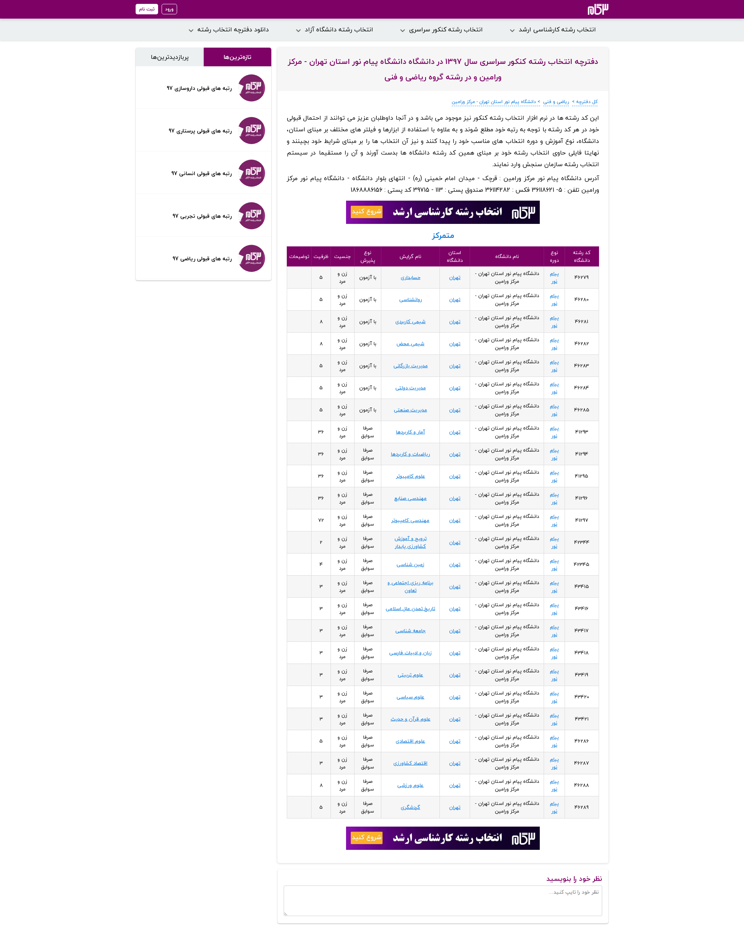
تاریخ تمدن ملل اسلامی (410, 608)
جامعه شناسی (410, 630)
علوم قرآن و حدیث (411, 719)
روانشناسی (410, 299)
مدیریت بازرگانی (410, 365)
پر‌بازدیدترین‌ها (170, 57)
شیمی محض (410, 343)
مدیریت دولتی (410, 387)
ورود (169, 9)
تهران (454, 277)
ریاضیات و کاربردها (410, 454)
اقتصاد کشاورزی (410, 763)
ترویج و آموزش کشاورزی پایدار (410, 542)
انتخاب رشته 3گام (587, 9)
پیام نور (554, 277)
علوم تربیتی (410, 675)
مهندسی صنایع (410, 498)
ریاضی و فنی (556, 102)
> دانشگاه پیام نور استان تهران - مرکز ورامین (496, 102)
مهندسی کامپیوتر (410, 520)
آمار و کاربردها (410, 432)
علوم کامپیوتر (410, 476)
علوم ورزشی (410, 785)
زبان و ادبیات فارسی (410, 652)
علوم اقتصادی (410, 741)
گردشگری (410, 807)
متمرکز (443, 235)
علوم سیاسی (410, 697)
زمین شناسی (410, 564)
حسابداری (410, 277)
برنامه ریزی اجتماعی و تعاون (410, 586)
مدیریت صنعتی (410, 410)
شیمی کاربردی (410, 321)
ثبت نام (147, 9)
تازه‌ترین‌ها (237, 57)
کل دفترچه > (585, 102)
